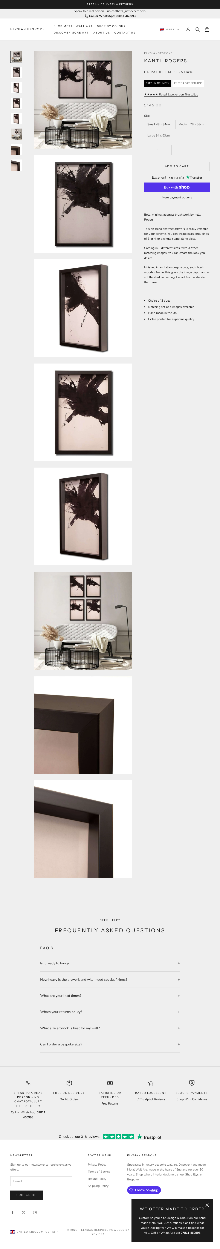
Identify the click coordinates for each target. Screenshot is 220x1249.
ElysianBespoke (158, 53)
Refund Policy (97, 1179)
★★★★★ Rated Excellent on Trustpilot (171, 94)
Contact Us (125, 32)
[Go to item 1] (16, 57)
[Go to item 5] (16, 119)
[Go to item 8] (16, 165)
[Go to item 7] (16, 150)
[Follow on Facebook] (12, 1212)
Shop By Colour (111, 26)
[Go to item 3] (16, 88)
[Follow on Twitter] (23, 1212)
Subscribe (27, 1195)
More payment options (177, 197)
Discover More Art (71, 32)
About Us (101, 32)
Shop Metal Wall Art (73, 26)
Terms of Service (99, 1172)
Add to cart (177, 166)
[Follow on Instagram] (35, 1212)
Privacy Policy (97, 1165)
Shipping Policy (98, 1186)
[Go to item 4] (16, 103)
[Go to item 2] (16, 72)
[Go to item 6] (16, 134)
